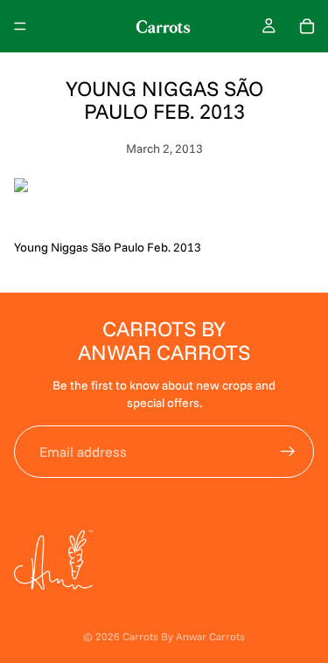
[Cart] (307, 26)
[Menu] (20, 26)
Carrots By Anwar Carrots (183, 636)
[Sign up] (287, 451)
